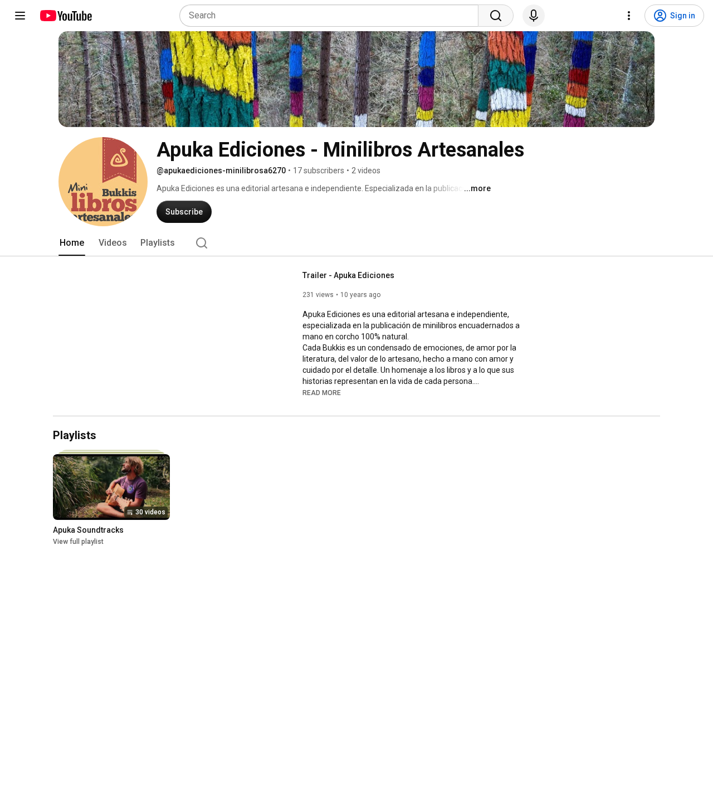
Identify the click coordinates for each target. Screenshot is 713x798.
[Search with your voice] (533, 15)
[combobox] (332, 15)
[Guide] (20, 15)
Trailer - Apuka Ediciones (348, 275)
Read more (321, 393)
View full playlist (78, 542)
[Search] (496, 15)
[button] (321, 392)
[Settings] (629, 15)
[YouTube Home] (65, 15)
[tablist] (356, 243)
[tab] (71, 243)
